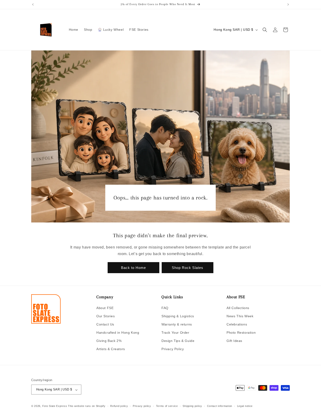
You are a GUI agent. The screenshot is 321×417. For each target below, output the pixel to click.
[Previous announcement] (33, 4)
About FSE (105, 308)
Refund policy (119, 406)
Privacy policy (142, 406)
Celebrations (237, 324)
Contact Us (105, 324)
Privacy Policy (172, 349)
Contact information (219, 406)
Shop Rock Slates (187, 268)
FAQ (164, 308)
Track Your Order (175, 332)
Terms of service (167, 406)
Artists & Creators (110, 349)
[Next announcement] (288, 4)
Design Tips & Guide (177, 341)
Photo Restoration (241, 332)
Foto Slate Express (54, 406)
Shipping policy (192, 406)
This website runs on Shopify (87, 406)
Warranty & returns (176, 324)
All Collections (238, 308)
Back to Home (133, 268)
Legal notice (245, 406)
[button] (265, 30)
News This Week (240, 316)
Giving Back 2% (108, 341)
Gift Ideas (234, 341)
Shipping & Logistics (177, 316)
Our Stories (105, 316)
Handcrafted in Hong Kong (117, 332)
